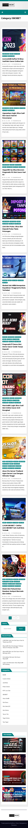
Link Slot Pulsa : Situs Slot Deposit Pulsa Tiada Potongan (12, 229)
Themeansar (14, 825)
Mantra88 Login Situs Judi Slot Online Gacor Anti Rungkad (12, 407)
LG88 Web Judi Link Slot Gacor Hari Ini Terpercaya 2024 (12, 747)
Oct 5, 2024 (8, 749)
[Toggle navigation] (25, 12)
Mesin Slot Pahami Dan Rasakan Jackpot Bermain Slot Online (13, 591)
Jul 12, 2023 (7, 177)
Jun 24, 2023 (7, 352)
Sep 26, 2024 (8, 799)
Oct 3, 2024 (8, 782)
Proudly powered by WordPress (8, 823)
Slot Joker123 (16, 339)
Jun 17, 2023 (7, 413)
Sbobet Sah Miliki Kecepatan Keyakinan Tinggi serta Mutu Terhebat (14, 287)
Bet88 (4, 461)
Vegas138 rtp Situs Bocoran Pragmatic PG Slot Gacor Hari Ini (14, 172)
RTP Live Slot (18, 164)
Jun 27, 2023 (7, 293)
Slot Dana (16, 108)
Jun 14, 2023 (7, 533)
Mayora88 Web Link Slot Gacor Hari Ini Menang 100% (12, 780)
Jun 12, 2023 (7, 596)
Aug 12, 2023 (7, 64)
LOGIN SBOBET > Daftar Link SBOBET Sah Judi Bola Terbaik (13, 528)
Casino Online (6, 53)
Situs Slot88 (16, 463)
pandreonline (17, 64)
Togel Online (11, 110)
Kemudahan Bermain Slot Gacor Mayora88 (13, 796)
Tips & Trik (5, 110)
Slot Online (16, 53)
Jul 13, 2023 (7, 120)
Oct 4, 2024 (8, 766)
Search (4, 623)
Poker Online (6, 108)
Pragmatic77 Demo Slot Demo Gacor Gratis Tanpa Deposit (12, 346)
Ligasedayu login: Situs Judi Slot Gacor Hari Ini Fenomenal (13, 115)
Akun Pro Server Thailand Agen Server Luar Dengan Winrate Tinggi (12, 473)
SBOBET (11, 53)
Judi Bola (12, 164)
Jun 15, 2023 (7, 478)
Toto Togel (17, 468)
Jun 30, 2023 (7, 234)
